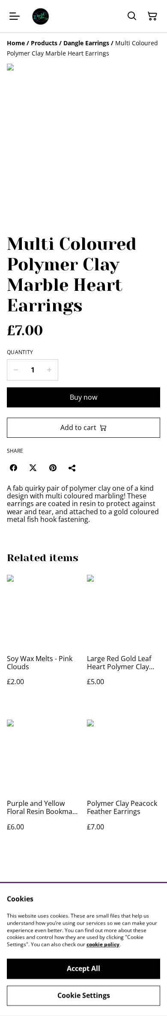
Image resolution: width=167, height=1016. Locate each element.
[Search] (132, 16)
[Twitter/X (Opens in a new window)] (33, 467)
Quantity (20, 352)
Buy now (83, 397)
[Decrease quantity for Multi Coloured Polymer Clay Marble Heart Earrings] (15, 370)
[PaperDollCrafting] (40, 16)
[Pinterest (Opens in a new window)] (52, 467)
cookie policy (102, 944)
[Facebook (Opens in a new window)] (13, 467)
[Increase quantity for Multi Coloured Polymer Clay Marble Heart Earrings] (49, 370)
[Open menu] (14, 16)
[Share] (72, 467)
